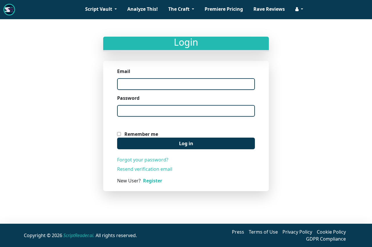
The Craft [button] (179, 9)
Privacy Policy (297, 232)
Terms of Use (263, 232)
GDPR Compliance (326, 239)
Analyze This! (142, 9)
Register (152, 180)
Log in (186, 143)
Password (128, 98)
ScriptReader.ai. (78, 235)
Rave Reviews (269, 9)
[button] (299, 9)
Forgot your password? (142, 160)
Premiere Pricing (224, 9)
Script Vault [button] (99, 9)
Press (238, 232)
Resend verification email (144, 169)
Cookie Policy (331, 232)
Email (123, 71)
